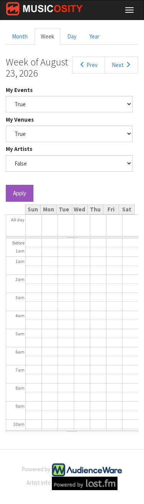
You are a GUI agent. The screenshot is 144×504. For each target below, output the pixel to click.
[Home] (44, 8)
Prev (92, 65)
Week (50, 39)
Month (20, 36)
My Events (19, 90)
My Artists (19, 148)
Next (118, 65)
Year (94, 36)
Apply (19, 193)
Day (71, 36)
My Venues (20, 119)
